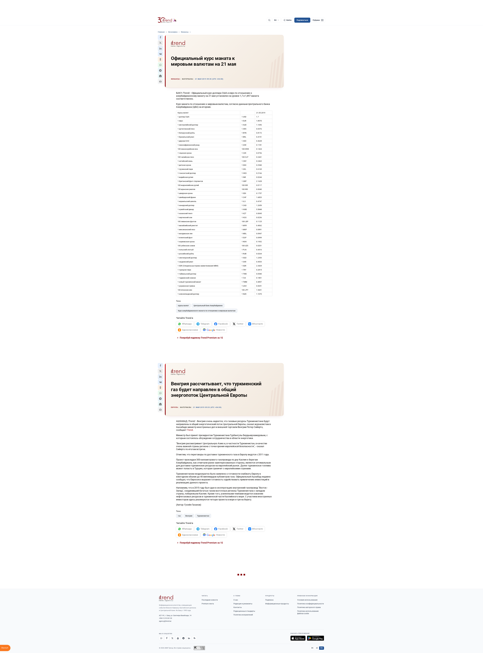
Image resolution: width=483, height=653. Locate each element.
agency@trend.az (165, 621)
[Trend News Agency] (166, 598)
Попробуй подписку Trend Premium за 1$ (201, 337)
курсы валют (183, 306)
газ (179, 516)
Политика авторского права (309, 607)
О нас (235, 600)
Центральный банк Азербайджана (208, 306)
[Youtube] (178, 638)
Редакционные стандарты (244, 611)
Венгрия (188, 516)
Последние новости (210, 600)
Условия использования (307, 600)
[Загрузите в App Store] (298, 638)
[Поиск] (269, 20)
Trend (190, 430)
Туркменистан (203, 516)
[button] (160, 37)
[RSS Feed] (194, 638)
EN (312, 648)
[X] (172, 638)
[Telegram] (183, 638)
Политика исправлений (243, 615)
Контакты (237, 607)
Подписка (269, 600)
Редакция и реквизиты (242, 604)
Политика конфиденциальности (310, 604)
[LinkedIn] (189, 638)
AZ (317, 648)
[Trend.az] (167, 20)
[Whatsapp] (161, 638)
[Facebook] (167, 638)
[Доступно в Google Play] (315, 638)
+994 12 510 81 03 (165, 618)
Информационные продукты (277, 604)
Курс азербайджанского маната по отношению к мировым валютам (206, 311)
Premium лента (208, 604)
